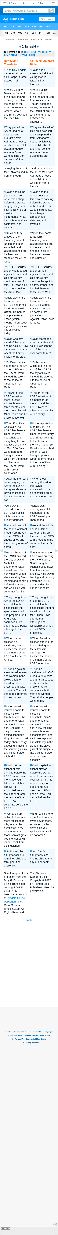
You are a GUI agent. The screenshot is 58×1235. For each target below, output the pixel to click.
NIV (22, 55)
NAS (11, 55)
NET (16, 55)
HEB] (32, 55)
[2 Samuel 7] (54, 557)
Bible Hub (29, 920)
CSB (32, 52)
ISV (6, 55)
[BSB (26, 52)
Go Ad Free (6, 1228)
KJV (48, 52)
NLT (26, 55)
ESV (37, 52)
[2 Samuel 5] (3, 557)
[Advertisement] (33, 984)
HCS (43, 52)
